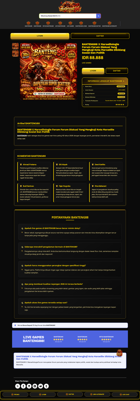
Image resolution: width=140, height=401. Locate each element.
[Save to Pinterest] (34, 386)
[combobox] (67, 16)
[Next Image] (75, 72)
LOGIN (40, 36)
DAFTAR (100, 36)
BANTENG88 (22, 136)
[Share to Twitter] (17, 386)
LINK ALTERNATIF (98, 395)
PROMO (16, 395)
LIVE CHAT (126, 395)
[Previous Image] (21, 72)
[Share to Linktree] (29, 386)
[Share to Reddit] (40, 386)
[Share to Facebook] (23, 386)
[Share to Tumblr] (46, 386)
